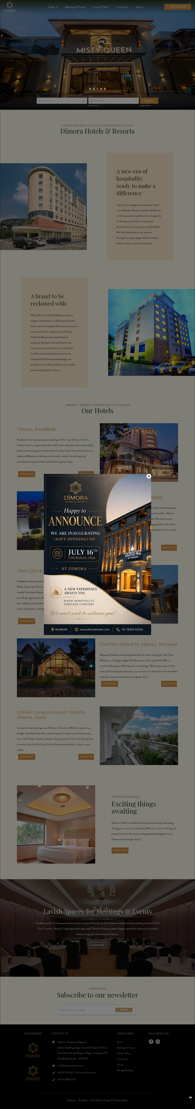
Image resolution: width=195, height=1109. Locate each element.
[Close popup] (149, 476)
